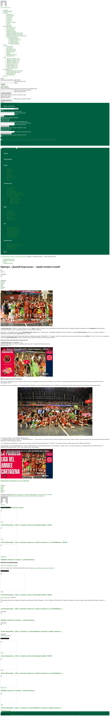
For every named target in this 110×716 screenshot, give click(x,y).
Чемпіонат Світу (11, 30)
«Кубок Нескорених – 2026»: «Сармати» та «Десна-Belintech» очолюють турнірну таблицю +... (31, 631)
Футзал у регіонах (11, 22)
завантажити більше (6, 635)
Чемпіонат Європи (11, 31)
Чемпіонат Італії (14, 41)
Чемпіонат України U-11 (13, 62)
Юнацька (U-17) (11, 51)
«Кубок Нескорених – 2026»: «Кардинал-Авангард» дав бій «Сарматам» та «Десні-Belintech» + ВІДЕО (34, 542)
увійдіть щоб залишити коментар (9, 565)
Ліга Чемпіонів (10, 29)
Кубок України (10, 15)
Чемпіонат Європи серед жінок (15, 34)
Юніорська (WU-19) (12, 54)
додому (2, 256)
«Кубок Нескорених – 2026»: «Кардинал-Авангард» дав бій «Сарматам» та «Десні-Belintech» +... (32, 608)
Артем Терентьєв (5, 597)
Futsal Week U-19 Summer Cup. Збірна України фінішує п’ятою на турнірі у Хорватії (30, 494)
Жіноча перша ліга (11, 73)
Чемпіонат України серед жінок (15, 70)
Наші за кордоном (11, 27)
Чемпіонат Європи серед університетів (16, 35)
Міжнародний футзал (10, 256)
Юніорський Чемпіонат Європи (15, 33)
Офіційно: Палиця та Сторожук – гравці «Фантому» (18, 559)
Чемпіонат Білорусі (14, 43)
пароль (16, 83)
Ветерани (9, 25)
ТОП (5, 261)
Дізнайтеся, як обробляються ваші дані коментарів (41, 568)
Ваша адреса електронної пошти (22, 90)
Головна (6, 10)
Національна (10, 46)
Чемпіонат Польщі (14, 42)
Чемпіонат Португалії (15, 39)
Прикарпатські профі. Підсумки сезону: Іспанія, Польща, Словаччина (26, 495)
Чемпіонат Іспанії (14, 38)
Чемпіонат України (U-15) (13, 60)
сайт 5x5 (3, 271)
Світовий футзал (8, 26)
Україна (6, 12)
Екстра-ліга (9, 14)
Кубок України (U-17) (12, 64)
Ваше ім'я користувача (20, 81)
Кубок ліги (9, 19)
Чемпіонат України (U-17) (13, 58)
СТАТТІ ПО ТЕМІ (6, 507)
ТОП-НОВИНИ (8, 11)
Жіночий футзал (8, 69)
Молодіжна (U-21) (11, 49)
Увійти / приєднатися (9, 106)
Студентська (10, 47)
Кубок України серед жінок (14, 72)
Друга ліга (9, 18)
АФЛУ (8, 23)
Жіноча (8, 53)
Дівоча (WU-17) (11, 55)
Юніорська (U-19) (11, 50)
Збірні (5, 45)
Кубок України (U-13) (12, 66)
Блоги (5, 76)
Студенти (9, 20)
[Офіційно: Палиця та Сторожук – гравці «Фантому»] (9, 555)
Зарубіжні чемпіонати (12, 37)
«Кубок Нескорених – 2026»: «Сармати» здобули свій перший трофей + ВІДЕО (26, 525)
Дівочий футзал (11, 74)
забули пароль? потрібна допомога (9, 117)
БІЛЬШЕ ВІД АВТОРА (17, 507)
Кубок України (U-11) (12, 68)
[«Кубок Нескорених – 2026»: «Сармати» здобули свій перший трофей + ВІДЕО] (9, 520)
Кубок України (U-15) (12, 65)
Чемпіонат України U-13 (13, 61)
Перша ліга (9, 16)
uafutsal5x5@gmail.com (15, 714)
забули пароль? (4, 86)
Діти (5, 57)
